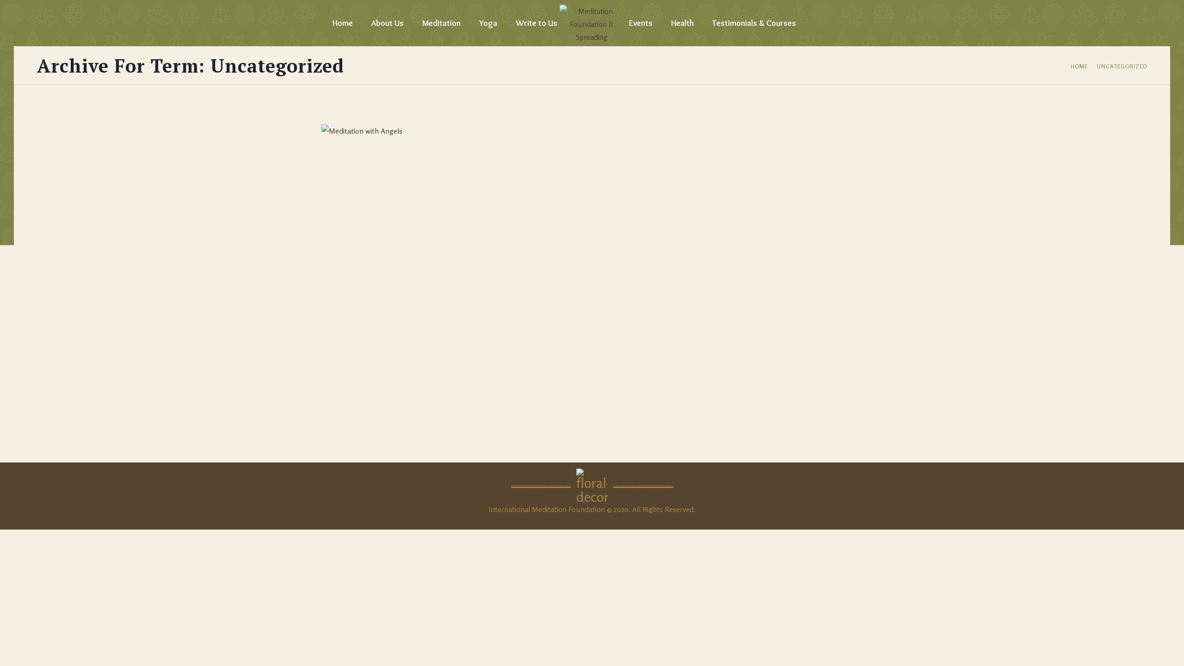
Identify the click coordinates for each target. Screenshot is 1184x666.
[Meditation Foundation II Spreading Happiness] (592, 23)
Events (641, 23)
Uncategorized (1122, 66)
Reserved (679, 509)
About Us (387, 23)
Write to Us (536, 23)
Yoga (488, 23)
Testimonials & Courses (754, 23)
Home (343, 23)
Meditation (441, 23)
